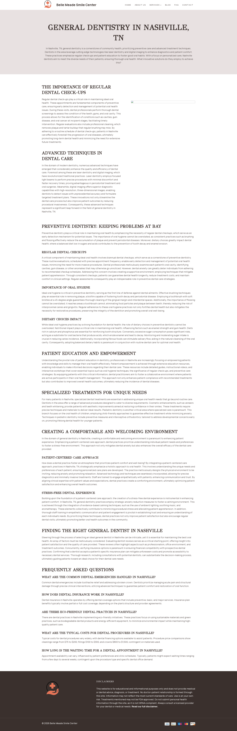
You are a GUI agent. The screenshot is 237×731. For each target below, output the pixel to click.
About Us (140, 5)
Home (128, 5)
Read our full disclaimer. (145, 706)
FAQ (176, 5)
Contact (187, 5)
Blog (168, 5)
